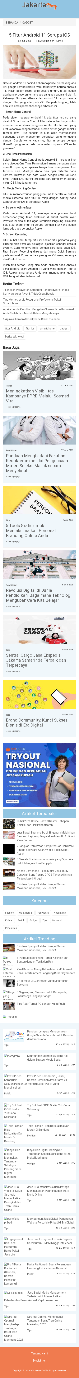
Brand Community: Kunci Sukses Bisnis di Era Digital (36, 722)
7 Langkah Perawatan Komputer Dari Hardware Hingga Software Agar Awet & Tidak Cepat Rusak (36, 291)
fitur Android (12, 328)
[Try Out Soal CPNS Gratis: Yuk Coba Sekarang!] (14, 1110)
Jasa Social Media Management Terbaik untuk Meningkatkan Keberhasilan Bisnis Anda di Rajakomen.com (35, 1296)
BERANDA (12, 22)
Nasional (57, 920)
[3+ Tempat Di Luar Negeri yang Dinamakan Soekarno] (11, 982)
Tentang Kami (39, 1353)
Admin (59, 41)
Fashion (9, 912)
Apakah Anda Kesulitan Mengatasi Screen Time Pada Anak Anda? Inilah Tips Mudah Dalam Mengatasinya (39, 311)
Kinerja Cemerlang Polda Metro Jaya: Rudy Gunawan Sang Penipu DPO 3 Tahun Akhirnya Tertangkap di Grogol (44, 874)
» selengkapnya (13, 407)
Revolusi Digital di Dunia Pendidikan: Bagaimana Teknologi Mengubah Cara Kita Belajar (39, 595)
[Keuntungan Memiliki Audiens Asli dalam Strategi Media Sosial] (12, 1055)
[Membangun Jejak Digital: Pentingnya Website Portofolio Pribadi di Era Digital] (14, 1220)
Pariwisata (43, 912)
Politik (9, 386)
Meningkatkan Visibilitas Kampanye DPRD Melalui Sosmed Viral (37, 396)
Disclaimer (39, 1360)
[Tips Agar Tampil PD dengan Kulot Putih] (11, 1005)
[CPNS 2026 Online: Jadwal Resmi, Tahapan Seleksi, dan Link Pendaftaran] (11, 823)
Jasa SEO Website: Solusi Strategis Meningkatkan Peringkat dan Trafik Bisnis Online (48, 1190)
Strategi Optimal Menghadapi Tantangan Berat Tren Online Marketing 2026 (45, 1320)
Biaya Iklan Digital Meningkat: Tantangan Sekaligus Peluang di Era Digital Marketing (49, 1153)
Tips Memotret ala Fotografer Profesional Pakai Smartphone (32, 301)
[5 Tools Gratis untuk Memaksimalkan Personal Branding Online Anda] (39, 509)
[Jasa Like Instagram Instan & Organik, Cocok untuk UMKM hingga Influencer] (14, 1246)
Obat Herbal (25, 912)
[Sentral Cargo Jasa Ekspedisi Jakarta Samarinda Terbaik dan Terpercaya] (39, 631)
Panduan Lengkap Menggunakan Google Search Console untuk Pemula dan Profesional (50, 1035)
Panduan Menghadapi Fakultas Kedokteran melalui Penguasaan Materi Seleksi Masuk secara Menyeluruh (37, 463)
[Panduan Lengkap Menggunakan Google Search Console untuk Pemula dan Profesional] (17, 1035)
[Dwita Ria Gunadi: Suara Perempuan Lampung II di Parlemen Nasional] (14, 1273)
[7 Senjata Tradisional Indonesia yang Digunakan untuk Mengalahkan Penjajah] (11, 861)
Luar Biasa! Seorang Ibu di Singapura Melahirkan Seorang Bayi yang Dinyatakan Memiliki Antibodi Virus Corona (46, 836)
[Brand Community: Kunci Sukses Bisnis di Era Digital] (39, 702)
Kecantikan (60, 912)
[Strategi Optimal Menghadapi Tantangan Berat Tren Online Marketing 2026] (14, 1328)
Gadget (33, 920)
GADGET (27, 22)
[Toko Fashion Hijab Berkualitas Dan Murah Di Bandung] (14, 1133)
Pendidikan (11, 450)
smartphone (47, 328)
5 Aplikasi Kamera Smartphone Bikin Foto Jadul (31, 319)
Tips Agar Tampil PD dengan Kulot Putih (41, 1003)
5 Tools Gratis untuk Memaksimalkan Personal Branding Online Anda (31, 530)
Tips (8, 520)
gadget (64, 328)
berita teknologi (14, 336)
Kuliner (9, 920)
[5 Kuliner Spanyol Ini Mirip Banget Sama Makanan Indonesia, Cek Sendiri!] (11, 886)
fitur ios (30, 328)
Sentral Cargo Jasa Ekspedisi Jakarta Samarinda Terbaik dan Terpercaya (36, 660)
